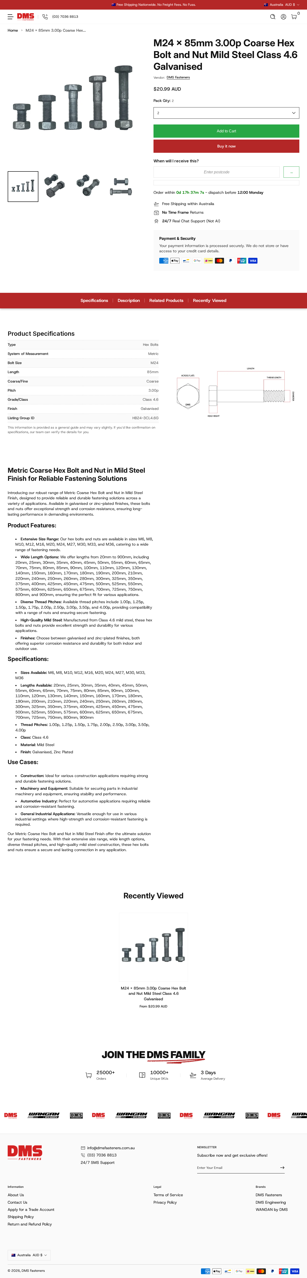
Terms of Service (168, 1194)
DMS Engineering (271, 1202)
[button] (273, 17)
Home (13, 30)
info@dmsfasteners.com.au (111, 1147)
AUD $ (282, 4)
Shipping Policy (21, 1216)
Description (129, 300)
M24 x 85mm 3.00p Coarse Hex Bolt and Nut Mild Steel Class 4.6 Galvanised (153, 993)
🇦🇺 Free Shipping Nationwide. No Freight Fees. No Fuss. (154, 4)
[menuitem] (80, 1195)
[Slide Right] (226, 5)
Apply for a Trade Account (31, 1209)
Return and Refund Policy (30, 1224)
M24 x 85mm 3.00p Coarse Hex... (56, 30)
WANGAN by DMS (272, 1209)
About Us (16, 1194)
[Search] (273, 17)
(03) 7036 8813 (102, 1155)
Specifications (94, 300)
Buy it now (226, 146)
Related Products (166, 300)
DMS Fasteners (178, 77)
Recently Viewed (209, 300)
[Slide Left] (80, 5)
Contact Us (17, 1202)
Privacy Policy (165, 1202)
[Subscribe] (280, 1167)
